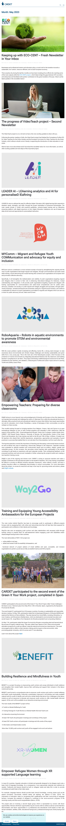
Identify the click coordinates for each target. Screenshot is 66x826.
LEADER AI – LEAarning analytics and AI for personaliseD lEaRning (30, 192)
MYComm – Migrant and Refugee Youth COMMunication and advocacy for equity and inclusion (31, 257)
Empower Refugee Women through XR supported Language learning (27, 772)
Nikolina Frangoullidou (16, 129)
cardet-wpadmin (13, 62)
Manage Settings (25, 821)
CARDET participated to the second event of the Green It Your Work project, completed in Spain (33, 593)
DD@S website (8, 468)
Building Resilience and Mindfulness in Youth (31, 676)
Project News (38, 62)
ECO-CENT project (25, 75)
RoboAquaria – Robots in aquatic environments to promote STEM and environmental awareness (33, 338)
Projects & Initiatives (40, 198)
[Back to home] (7, 3)
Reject (14, 821)
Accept (7, 821)
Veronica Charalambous (16, 599)
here (20, 633)
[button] (60, 5)
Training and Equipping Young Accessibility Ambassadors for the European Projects (30, 512)
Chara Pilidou (13, 518)
